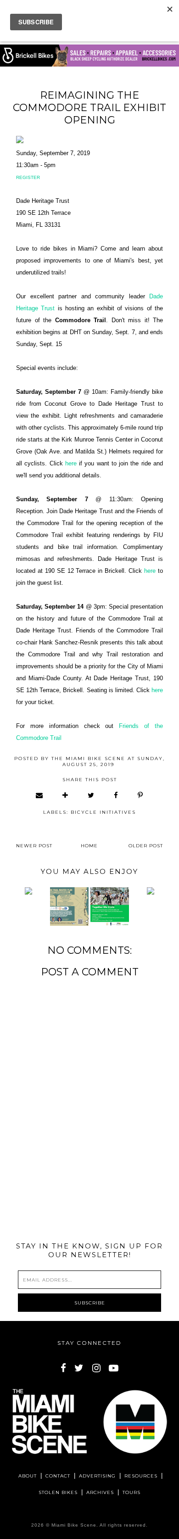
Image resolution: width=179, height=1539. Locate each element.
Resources (140, 1476)
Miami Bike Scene (73, 1525)
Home (89, 846)
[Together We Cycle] (109, 906)
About (27, 1476)
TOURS (131, 1492)
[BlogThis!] (65, 795)
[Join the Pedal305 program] (28, 891)
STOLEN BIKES (58, 1492)
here (71, 463)
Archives (100, 1492)
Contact (57, 1476)
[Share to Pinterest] (140, 795)
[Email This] (40, 795)
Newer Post (34, 846)
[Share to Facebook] (116, 795)
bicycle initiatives (103, 812)
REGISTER (28, 177)
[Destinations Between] (150, 891)
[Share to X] (91, 795)
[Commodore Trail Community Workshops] (69, 906)
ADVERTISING (97, 1476)
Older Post (146, 846)
